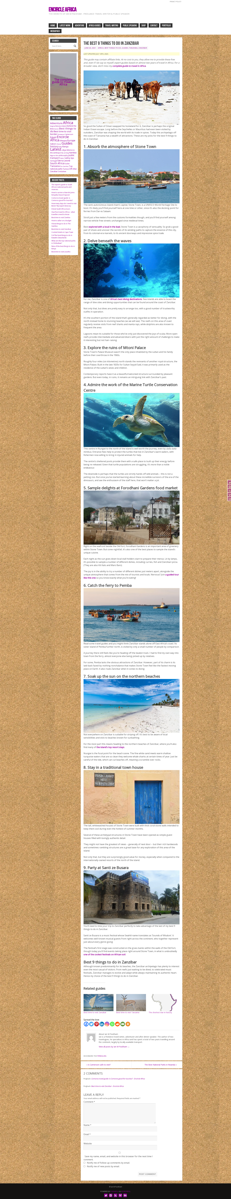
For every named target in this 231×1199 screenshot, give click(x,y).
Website (88, 1143)
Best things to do (113, 48)
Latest (55, 149)
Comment (89, 1101)
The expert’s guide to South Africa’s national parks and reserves (61, 187)
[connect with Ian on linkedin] (125, 1195)
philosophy (63, 155)
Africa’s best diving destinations (126, 299)
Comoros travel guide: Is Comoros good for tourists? (62, 199)
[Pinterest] (96, 1024)
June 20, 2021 (90, 48)
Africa (101, 48)
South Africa (57, 163)
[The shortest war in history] (164, 1002)
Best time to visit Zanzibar (95, 1012)
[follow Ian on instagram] (110, 1195)
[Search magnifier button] (75, 46)
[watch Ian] (120, 1195)
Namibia (72, 152)
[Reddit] (117, 1024)
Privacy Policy (175, 2)
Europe (71, 140)
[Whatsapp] (112, 1024)
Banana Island (61, 126)
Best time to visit (62, 131)
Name (87, 1125)
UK (70, 168)
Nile (57, 155)
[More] (128, 1024)
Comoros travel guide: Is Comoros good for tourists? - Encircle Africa (118, 1078)
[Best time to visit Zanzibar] (98, 1002)
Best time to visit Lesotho (60, 252)
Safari (62, 158)
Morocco (71, 150)
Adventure (56, 123)
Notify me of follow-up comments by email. (108, 1162)
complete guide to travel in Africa (129, 65)
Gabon (53, 144)
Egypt (53, 137)
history (54, 146)
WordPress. (126, 1191)
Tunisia (66, 169)
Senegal (53, 161)
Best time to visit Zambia (60, 217)
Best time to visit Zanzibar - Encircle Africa (107, 1086)
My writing (65, 153)
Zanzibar (142, 48)
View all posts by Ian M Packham (114, 1046)
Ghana (58, 144)
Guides (125, 48)
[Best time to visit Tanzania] (131, 1002)
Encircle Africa (62, 9)
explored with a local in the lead (104, 226)
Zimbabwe (62, 171)
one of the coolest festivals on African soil (104, 954)
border (53, 134)
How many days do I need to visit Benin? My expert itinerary (63, 204)
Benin (56, 129)
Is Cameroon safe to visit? (98, 1064)
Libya (64, 150)
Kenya (65, 146)
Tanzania (133, 48)
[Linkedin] (101, 1024)
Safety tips (69, 158)
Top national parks (61, 167)
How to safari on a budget (61, 220)
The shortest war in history (160, 1012)
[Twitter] (91, 1024)
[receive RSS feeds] (115, 1195)
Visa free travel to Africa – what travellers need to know (63, 213)
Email (87, 1134)
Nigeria (52, 155)
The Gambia (64, 166)
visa (74, 168)
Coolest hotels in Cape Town (62, 232)
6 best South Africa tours (60, 209)
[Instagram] (107, 1024)
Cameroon (69, 134)
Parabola (115, 1191)
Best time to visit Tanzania (127, 1012)
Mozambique (55, 152)
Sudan (67, 163)
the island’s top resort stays (110, 747)
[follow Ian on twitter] (106, 1195)
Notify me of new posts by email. (103, 1166)
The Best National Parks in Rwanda (161, 1064)
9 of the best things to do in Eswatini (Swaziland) (61, 236)
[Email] (122, 1024)
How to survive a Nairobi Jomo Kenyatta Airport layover (63, 193)
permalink (101, 1056)
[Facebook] (86, 1024)
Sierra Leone (63, 160)
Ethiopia (63, 140)
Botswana (61, 134)
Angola (52, 126)
